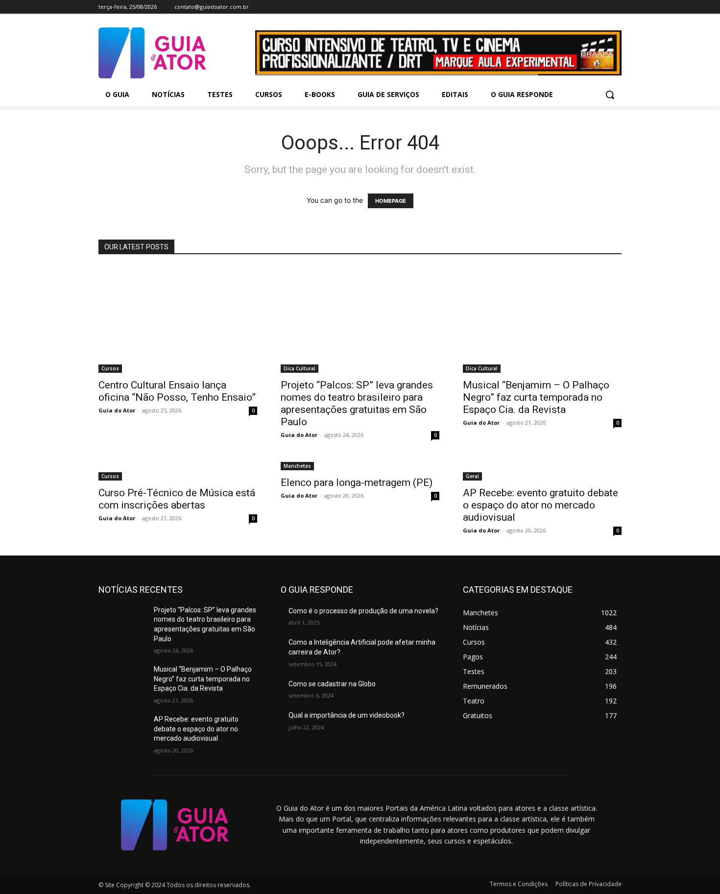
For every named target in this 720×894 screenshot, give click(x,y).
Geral (472, 476)
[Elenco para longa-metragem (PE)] (360, 465)
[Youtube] (616, 7)
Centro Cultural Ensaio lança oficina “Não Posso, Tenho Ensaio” (177, 391)
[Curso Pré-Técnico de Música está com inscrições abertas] (177, 470)
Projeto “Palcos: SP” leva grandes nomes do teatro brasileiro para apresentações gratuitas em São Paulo (357, 403)
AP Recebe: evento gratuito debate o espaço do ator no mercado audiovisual (540, 505)
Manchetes (297, 465)
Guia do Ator (116, 410)
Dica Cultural (299, 368)
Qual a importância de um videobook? (346, 715)
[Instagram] (589, 7)
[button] (610, 94)
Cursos (110, 368)
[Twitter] (602, 7)
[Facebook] (575, 7)
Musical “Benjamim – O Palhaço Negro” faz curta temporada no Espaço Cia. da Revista (536, 397)
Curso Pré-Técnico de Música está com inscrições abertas (176, 499)
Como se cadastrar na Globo (332, 684)
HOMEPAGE (390, 200)
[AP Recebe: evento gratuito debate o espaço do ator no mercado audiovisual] (542, 470)
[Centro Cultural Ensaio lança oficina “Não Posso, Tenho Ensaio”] (177, 320)
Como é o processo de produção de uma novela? (363, 611)
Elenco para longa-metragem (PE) (356, 482)
